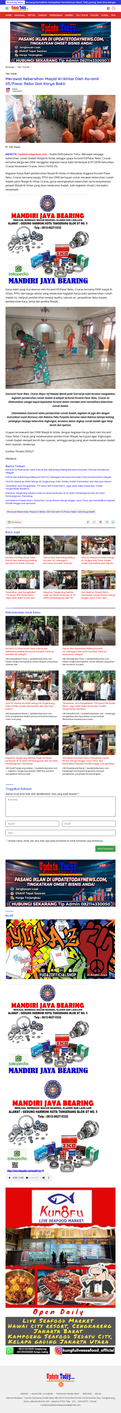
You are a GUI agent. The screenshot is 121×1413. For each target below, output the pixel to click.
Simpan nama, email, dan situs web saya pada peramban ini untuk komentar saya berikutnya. (55, 840)
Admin (14, 89)
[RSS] (60, 1384)
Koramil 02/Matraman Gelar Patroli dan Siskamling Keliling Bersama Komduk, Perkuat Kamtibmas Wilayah (57, 471)
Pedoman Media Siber (67, 1393)
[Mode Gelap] (108, 8)
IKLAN (98, 1393)
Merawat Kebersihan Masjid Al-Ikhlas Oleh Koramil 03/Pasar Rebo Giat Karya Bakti (51, 511)
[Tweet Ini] (94, 522)
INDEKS (24, 1393)
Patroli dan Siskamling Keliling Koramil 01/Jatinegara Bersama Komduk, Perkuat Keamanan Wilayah (58, 477)
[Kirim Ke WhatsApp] (113, 522)
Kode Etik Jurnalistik (42, 1393)
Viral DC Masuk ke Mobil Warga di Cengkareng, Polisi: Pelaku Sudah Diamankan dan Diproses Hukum (58, 481)
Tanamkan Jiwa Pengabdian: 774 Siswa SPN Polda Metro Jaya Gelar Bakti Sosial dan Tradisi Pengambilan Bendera (54, 487)
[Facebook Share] (88, 522)
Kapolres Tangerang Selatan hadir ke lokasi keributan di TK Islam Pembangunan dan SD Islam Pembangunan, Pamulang (55, 494)
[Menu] (8, 8)
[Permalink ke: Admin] (8, 89)
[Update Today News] (19, 8)
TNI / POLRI (11, 73)
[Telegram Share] (106, 522)
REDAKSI (87, 1393)
